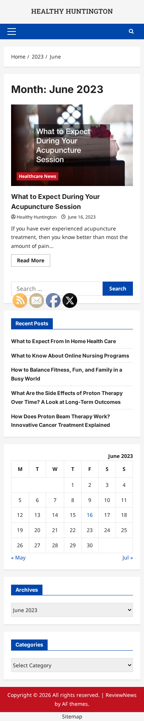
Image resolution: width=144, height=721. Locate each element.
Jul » (128, 557)
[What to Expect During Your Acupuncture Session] (72, 145)
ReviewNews (121, 694)
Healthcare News (37, 176)
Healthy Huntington (36, 217)
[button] (12, 31)
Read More (33, 261)
